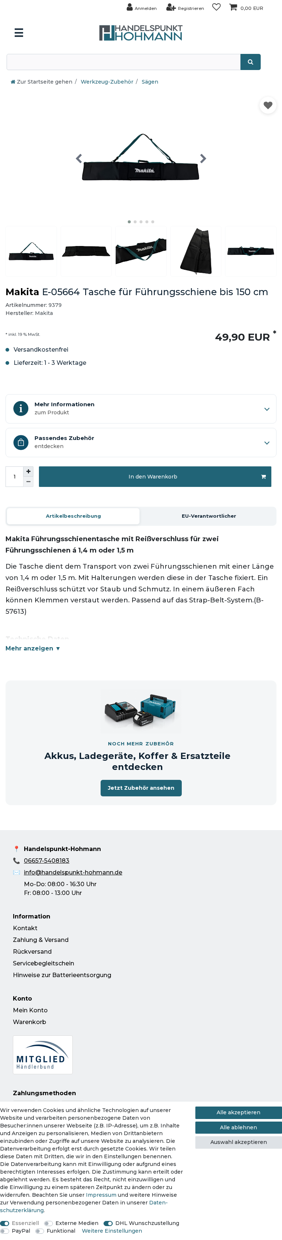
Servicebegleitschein (43, 963)
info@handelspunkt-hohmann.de (73, 872)
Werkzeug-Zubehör (106, 81)
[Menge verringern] (28, 482)
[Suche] (251, 62)
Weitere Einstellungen (112, 1231)
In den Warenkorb (153, 476)
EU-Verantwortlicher (209, 516)
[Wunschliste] (216, 7)
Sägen (149, 81)
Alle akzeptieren (238, 1112)
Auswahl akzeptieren (238, 1142)
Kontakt (25, 928)
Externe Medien (76, 1223)
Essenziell (25, 1223)
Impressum (101, 1195)
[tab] (73, 516)
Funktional (61, 1231)
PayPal (21, 1231)
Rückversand (32, 951)
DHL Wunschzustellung (147, 1223)
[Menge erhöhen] (28, 471)
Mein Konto (30, 1010)
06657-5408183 (46, 860)
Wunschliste (268, 105)
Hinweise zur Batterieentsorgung (62, 975)
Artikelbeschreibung (73, 516)
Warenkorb (29, 1022)
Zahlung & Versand (41, 939)
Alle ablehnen (238, 1127)
